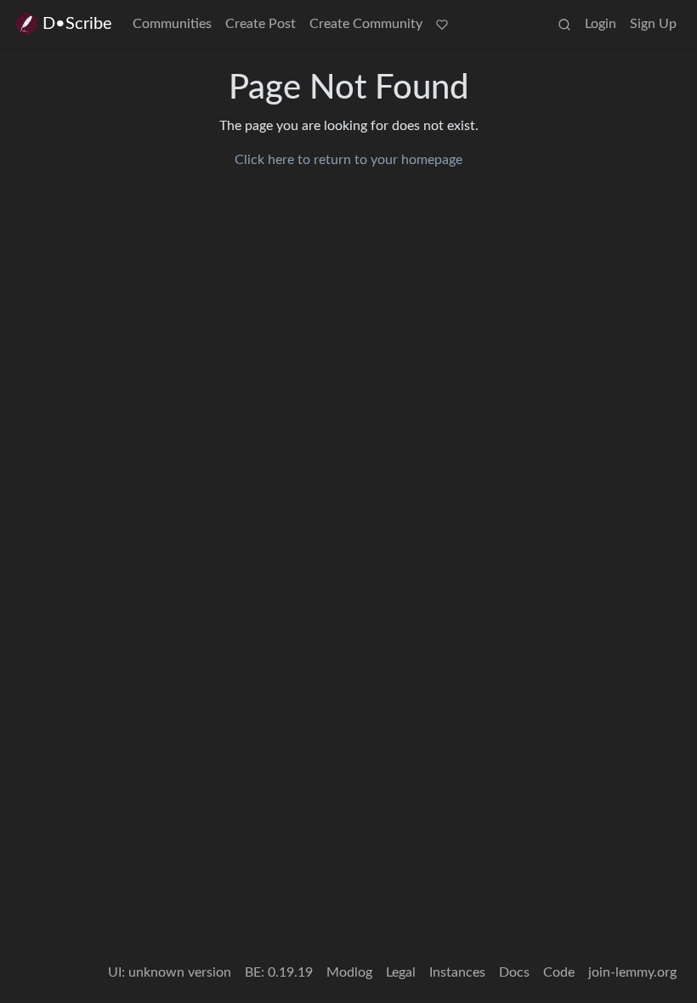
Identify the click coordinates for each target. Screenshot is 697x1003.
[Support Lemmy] (442, 24)
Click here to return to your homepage (348, 160)
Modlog (349, 972)
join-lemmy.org (632, 972)
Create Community (365, 24)
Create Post (260, 24)
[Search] (564, 24)
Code (559, 972)
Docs (514, 972)
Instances (457, 972)
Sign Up (653, 24)
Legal (401, 972)
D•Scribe (77, 23)
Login (600, 24)
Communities (172, 24)
